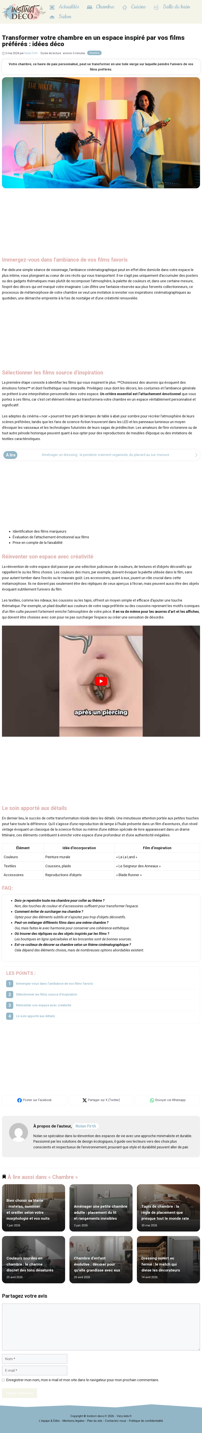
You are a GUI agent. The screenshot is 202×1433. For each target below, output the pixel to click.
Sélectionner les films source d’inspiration (46, 994)
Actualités (68, 7)
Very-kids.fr (124, 1416)
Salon (64, 16)
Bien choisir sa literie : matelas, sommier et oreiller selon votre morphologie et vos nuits (28, 1209)
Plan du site (94, 1421)
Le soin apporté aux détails (35, 1016)
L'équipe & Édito (49, 1421)
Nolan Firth (86, 1126)
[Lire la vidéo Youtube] (101, 681)
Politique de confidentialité (146, 1421)
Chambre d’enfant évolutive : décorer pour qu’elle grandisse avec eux (97, 1264)
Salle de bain (176, 7)
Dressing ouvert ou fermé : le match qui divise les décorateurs (160, 1264)
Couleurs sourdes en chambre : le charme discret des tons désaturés (30, 1264)
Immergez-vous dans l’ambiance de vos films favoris (54, 983)
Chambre (104, 7)
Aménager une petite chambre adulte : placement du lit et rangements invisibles (100, 1212)
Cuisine (138, 7)
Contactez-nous (115, 1421)
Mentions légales (73, 1421)
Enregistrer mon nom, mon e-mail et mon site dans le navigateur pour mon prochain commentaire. (82, 1380)
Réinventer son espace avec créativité (43, 1005)
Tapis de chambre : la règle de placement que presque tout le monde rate (165, 1212)
